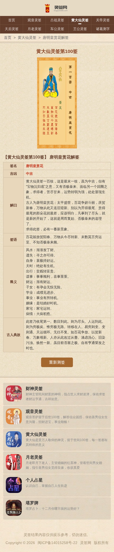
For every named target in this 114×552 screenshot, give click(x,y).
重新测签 (57, 362)
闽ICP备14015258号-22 (57, 543)
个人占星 (34, 480)
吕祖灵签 (57, 20)
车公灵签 (57, 29)
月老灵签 (34, 29)
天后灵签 (12, 29)
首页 (11, 20)
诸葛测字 (103, 29)
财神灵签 (34, 388)
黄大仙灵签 (80, 20)
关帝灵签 (103, 20)
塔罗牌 (32, 503)
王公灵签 (80, 29)
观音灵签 (34, 20)
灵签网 (85, 543)
